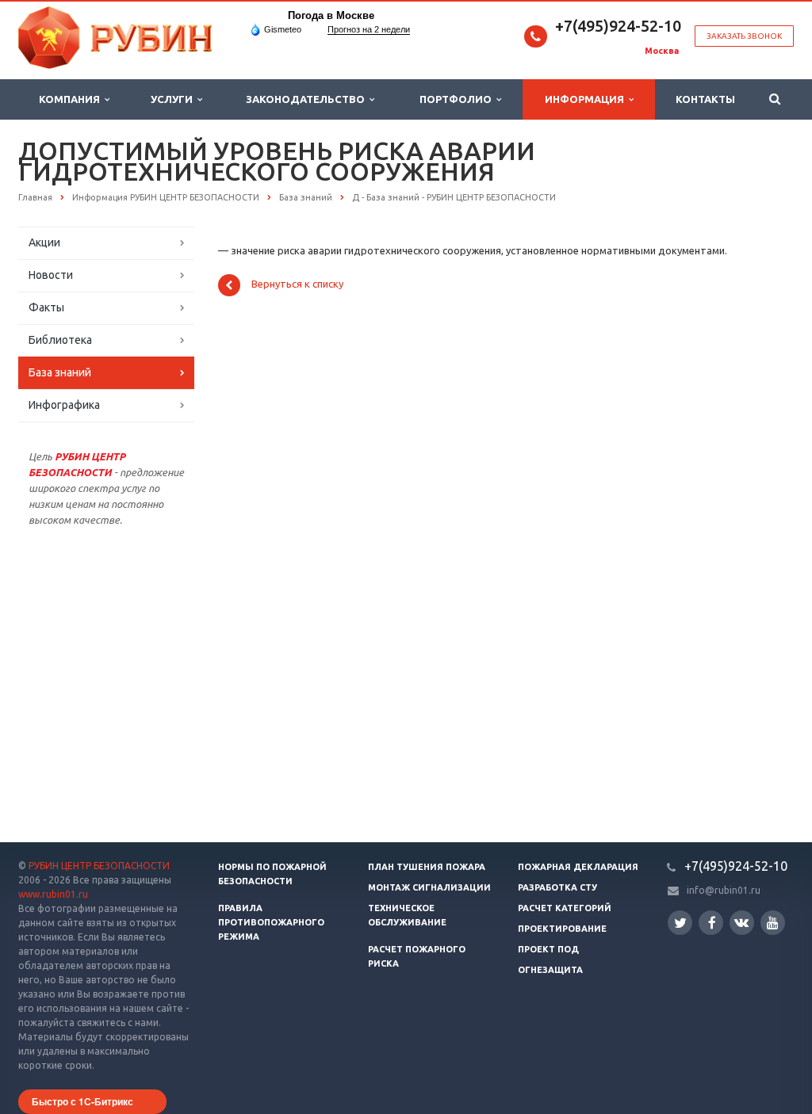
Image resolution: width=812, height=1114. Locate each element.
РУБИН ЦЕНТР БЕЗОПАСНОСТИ (99, 865)
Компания (72, 99)
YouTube (772, 922)
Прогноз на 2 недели (368, 29)
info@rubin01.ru (723, 890)
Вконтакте (742, 922)
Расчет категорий (564, 908)
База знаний (60, 372)
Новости (51, 275)
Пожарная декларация (578, 867)
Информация (587, 99)
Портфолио (457, 99)
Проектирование (562, 928)
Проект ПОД (548, 949)
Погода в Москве (331, 15)
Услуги (174, 99)
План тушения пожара (426, 867)
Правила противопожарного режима (271, 922)
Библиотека (60, 340)
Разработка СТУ (557, 887)
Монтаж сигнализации (429, 887)
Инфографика (64, 405)
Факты (46, 307)
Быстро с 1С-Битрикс (82, 1101)
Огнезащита (550, 970)
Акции (44, 242)
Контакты (705, 99)
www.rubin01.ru (53, 894)
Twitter (680, 922)
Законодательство (308, 99)
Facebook (711, 922)
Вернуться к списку (297, 284)
